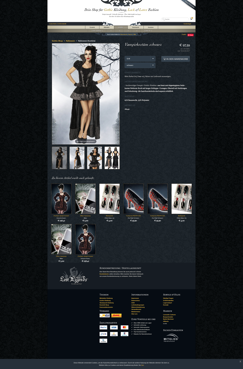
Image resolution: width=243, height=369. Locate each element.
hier (142, 365)
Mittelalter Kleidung (106, 298)
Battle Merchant (168, 319)
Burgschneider (168, 317)
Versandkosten (136, 309)
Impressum (135, 298)
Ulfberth (166, 321)
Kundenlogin (187, 24)
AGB (133, 303)
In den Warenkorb (177, 59)
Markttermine (135, 311)
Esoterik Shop (104, 305)
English (184, 34)
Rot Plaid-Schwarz (133, 218)
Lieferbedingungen (137, 305)
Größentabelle (62, 24)
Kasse (130, 34)
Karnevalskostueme (106, 307)
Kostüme (151, 27)
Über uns (134, 314)
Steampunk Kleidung (107, 303)
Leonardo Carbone (169, 314)
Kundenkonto (104, 274)
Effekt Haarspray (85, 216)
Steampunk (135, 27)
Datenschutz (135, 300)
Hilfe (134, 34)
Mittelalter (107, 27)
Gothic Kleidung (96, 30)
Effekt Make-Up (109, 218)
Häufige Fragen (168, 298)
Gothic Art (147, 30)
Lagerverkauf (167, 303)
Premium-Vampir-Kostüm (61, 216)
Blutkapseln (109, 216)
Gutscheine (52, 24)
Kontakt (165, 305)
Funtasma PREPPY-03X (133, 216)
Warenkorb (123, 34)
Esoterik (92, 27)
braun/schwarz (61, 218)
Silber (85, 218)
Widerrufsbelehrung (138, 307)
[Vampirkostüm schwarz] (59, 158)
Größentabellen (168, 300)
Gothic (121, 27)
